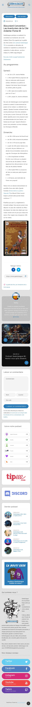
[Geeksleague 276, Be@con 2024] (8, 550)
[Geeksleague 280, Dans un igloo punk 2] (8, 514)
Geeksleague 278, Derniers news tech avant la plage (20, 533)
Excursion (9, 16)
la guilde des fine (10, 284)
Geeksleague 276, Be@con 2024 (18, 550)
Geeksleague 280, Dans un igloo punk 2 (19, 514)
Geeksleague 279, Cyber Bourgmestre (19, 523)
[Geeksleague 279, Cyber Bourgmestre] (8, 523)
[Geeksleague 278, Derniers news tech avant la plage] (8, 532)
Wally (16, 303)
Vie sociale (22, 16)
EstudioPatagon (22, 702)
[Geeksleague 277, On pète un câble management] (8, 541)
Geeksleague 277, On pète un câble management (20, 541)
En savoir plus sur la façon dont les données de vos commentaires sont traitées (15, 415)
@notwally (16, 317)
